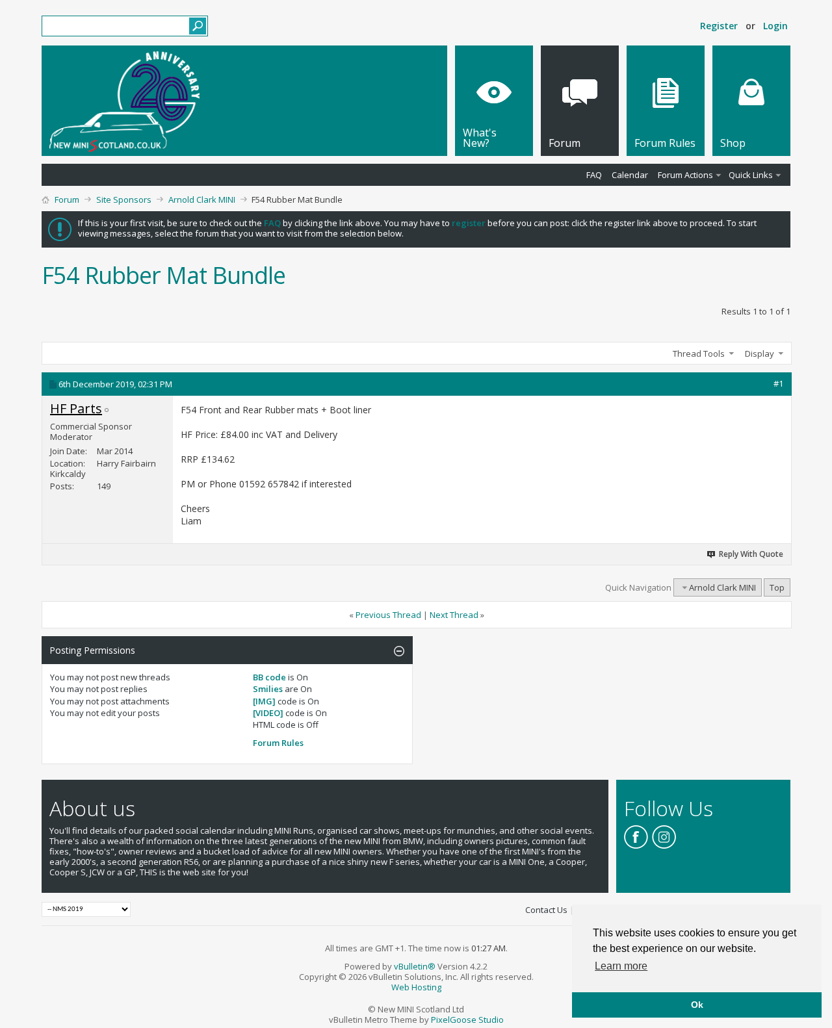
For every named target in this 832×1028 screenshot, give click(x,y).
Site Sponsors (123, 199)
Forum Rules (278, 743)
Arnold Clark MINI (201, 199)
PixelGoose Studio (467, 1019)
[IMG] (264, 701)
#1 (778, 383)
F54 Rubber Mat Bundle (163, 275)
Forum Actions (685, 175)
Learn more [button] (621, 965)
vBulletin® (415, 966)
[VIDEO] (268, 713)
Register (719, 25)
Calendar (630, 175)
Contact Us (546, 910)
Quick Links (751, 175)
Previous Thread (388, 615)
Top (777, 587)
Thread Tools (699, 353)
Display (759, 353)
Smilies (268, 689)
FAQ (594, 175)
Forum (67, 199)
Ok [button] (697, 1004)
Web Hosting (416, 987)
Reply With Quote (751, 553)
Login (775, 25)
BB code (269, 677)
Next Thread (454, 615)
